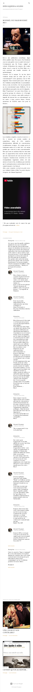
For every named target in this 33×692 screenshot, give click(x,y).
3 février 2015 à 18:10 (19, 530)
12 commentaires (13, 635)
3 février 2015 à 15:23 (19, 298)
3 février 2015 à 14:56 (20, 240)
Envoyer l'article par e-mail (15, 232)
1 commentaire (12, 672)
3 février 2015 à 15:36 (19, 395)
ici (29, 137)
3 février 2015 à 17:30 (19, 506)
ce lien (17, 225)
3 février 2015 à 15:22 (19, 272)
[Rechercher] (29, 2)
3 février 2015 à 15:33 (19, 318)
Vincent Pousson (18, 271)
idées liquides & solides (13, 6)
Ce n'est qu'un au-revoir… (15, 670)
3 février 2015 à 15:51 (19, 426)
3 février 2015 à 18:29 (20, 549)
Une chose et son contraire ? (11, 631)
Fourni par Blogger (18, 683)
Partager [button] (5, 232)
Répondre (11, 546)
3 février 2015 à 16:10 (19, 474)
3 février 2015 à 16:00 (19, 437)
